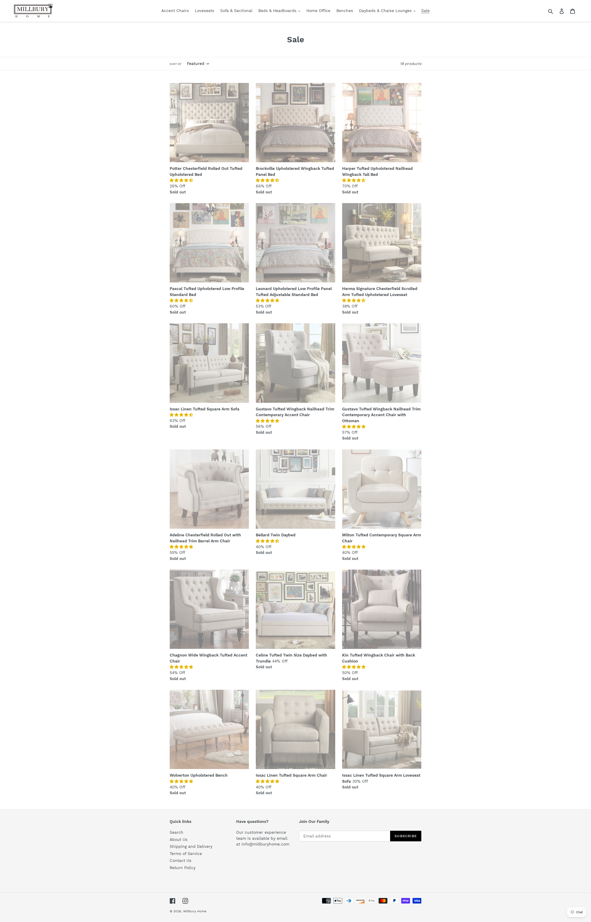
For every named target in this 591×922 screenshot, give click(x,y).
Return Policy (183, 867)
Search (176, 832)
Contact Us (180, 860)
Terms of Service (186, 853)
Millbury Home (194, 911)
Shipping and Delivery (191, 846)
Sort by (175, 64)
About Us (178, 839)
